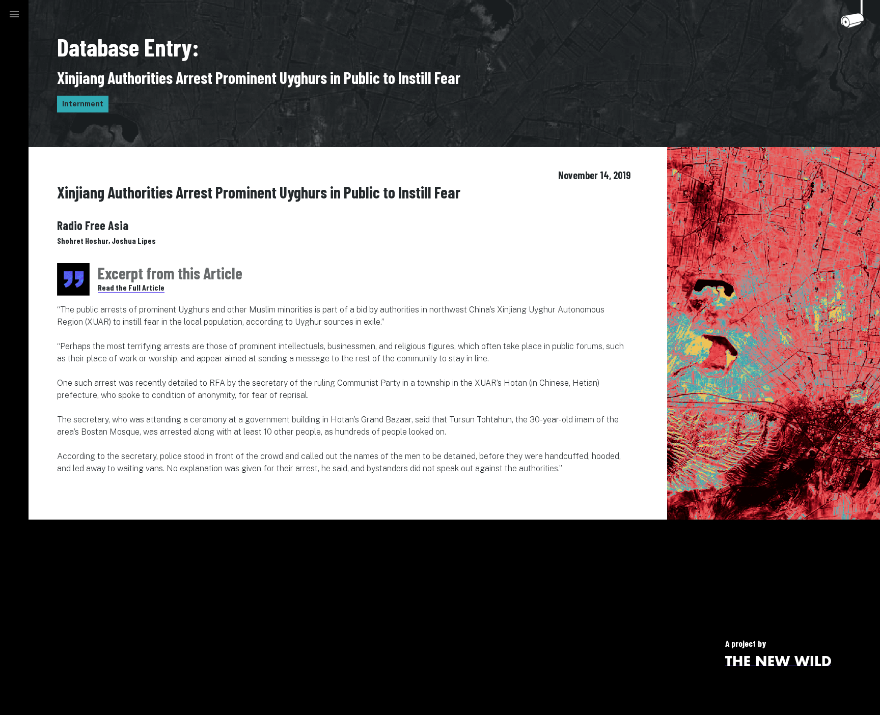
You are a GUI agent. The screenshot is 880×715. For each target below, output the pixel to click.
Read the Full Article (131, 287)
